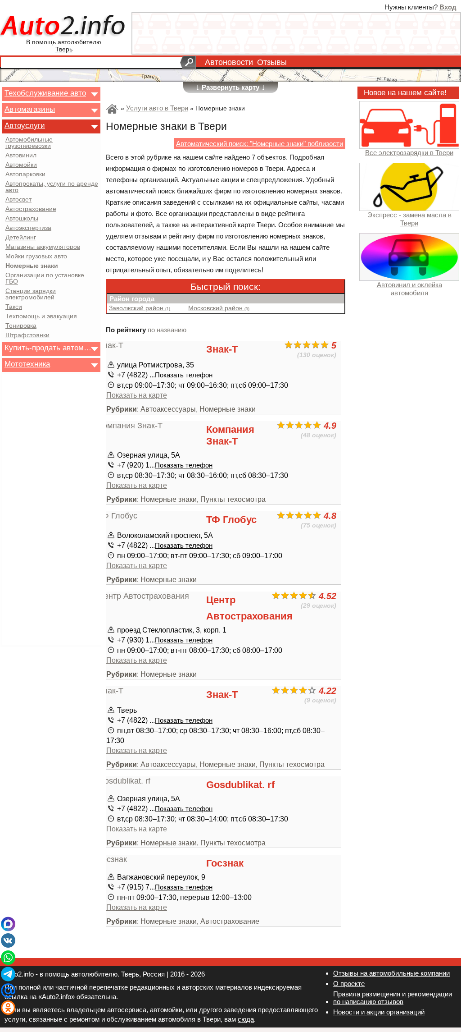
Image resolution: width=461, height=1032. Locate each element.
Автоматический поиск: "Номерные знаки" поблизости (259, 143)
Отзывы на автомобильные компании (391, 973)
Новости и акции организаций (379, 1012)
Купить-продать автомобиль (49, 348)
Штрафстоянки (27, 335)
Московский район (218, 308)
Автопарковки (25, 174)
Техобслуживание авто (45, 93)
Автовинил (20, 155)
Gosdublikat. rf (240, 784)
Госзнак (225, 863)
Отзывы (272, 62)
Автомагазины (30, 109)
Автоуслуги (25, 125)
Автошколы (21, 219)
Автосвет (18, 200)
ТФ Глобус (231, 519)
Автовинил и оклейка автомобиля (409, 289)
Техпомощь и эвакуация (41, 316)
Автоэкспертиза (28, 228)
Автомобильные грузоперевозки (29, 143)
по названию (167, 330)
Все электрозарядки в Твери (409, 152)
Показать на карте (136, 395)
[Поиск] (188, 62)
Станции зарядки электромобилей (30, 294)
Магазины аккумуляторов (42, 247)
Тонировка (20, 326)
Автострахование (30, 209)
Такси (13, 307)
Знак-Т (222, 349)
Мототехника (27, 364)
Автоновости (229, 62)
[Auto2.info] (63, 26)
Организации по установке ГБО (44, 278)
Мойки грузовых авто (36, 256)
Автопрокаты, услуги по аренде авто (51, 187)
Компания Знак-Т (230, 435)
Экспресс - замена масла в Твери (409, 218)
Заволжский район (139, 308)
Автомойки (21, 165)
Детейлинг (20, 237)
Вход (447, 7)
